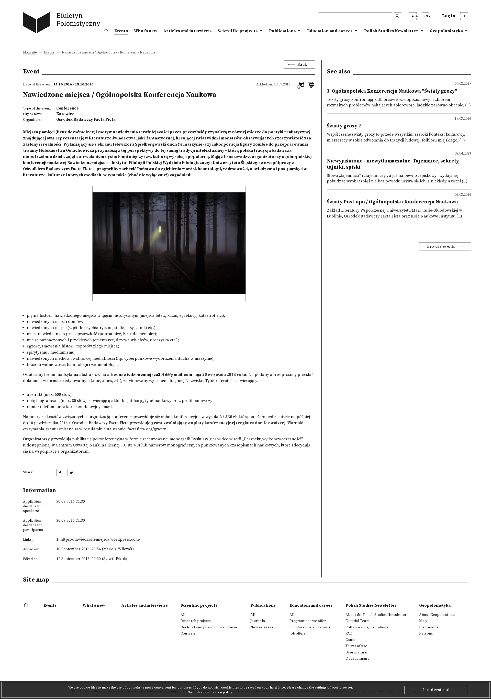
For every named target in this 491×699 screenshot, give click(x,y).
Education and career (330, 31)
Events (121, 31)
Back (302, 64)
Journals (257, 621)
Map (423, 621)
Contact (352, 640)
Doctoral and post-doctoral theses (209, 627)
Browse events (441, 246)
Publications (282, 31)
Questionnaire (357, 658)
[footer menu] (26, 605)
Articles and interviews (187, 31)
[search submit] (397, 16)
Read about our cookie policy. (210, 692)
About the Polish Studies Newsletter (375, 615)
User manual (356, 652)
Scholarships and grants (309, 627)
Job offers (297, 633)
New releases (261, 627)
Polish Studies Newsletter (391, 31)
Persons (426, 633)
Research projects (196, 621)
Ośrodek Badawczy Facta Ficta (86, 119)
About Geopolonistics (437, 615)
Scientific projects (238, 31)
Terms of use (356, 646)
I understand (436, 689)
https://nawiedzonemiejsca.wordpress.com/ (100, 539)
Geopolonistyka (446, 31)
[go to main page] (63, 23)
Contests (188, 633)
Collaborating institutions (366, 627)
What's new (145, 31)
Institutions (428, 627)
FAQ (348, 633)
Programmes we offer (307, 621)
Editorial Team (357, 621)
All (183, 615)
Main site (30, 53)
